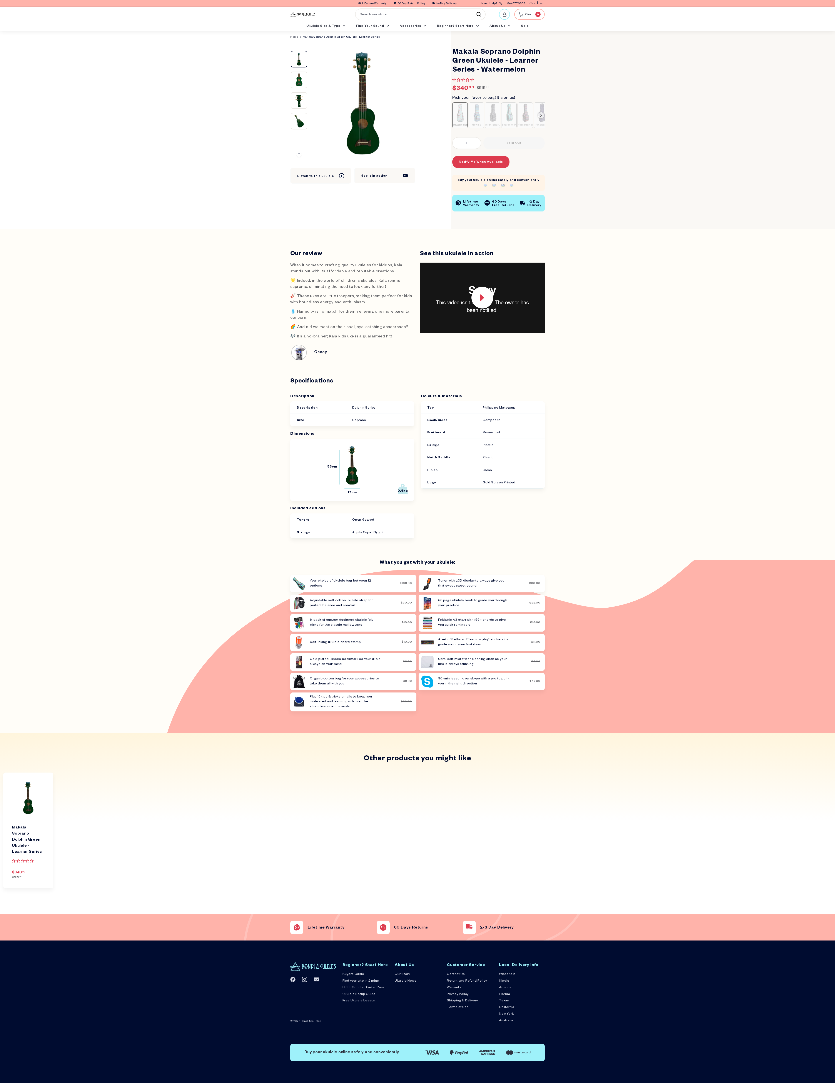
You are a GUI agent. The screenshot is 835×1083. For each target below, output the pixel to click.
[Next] (299, 154)
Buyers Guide (353, 974)
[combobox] (420, 14)
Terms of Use (458, 1007)
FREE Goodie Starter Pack (363, 987)
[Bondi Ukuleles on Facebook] (293, 979)
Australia (506, 1021)
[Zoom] (363, 102)
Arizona (505, 987)
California (506, 1007)
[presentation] (541, 115)
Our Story (402, 974)
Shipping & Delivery (462, 1001)
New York (506, 1014)
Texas (504, 1001)
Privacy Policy (458, 994)
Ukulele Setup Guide (359, 994)
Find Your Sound (370, 26)
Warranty (454, 987)
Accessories (411, 26)
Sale (525, 26)
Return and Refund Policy (467, 981)
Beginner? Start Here (456, 26)
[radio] (460, 115)
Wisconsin (507, 974)
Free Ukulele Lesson (358, 1001)
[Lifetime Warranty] (296, 927)
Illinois (504, 981)
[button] (463, 80)
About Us (497, 26)
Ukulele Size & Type (323, 26)
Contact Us (456, 974)
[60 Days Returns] (383, 927)
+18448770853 (514, 3)
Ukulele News (405, 981)
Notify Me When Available (481, 162)
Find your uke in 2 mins (360, 981)
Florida (504, 994)
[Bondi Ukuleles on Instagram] (304, 979)
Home (294, 37)
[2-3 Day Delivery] (469, 927)
